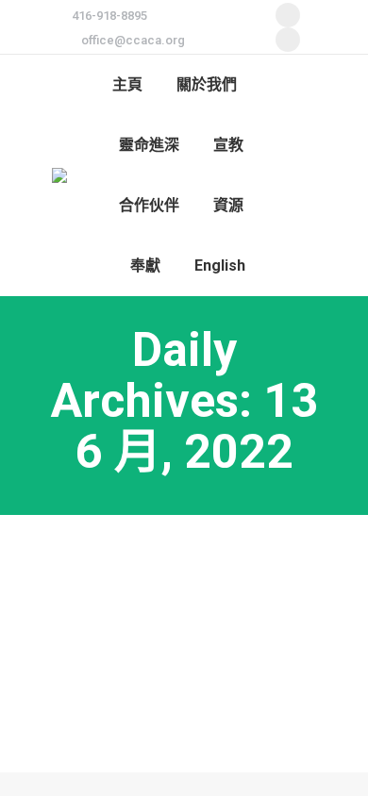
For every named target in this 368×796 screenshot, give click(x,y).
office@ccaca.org (133, 40)
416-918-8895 (109, 15)
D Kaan (90, 640)
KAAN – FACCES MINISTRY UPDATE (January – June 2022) (167, 576)
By (163, 640)
